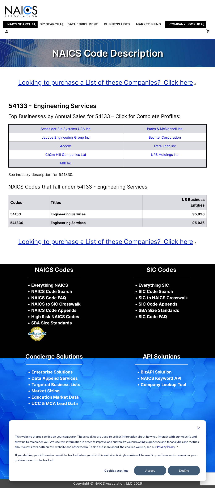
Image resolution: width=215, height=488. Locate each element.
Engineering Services (68, 223)
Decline (184, 470)
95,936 (198, 223)
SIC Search (50, 24)
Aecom (65, 146)
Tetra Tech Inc (164, 146)
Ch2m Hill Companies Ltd (65, 154)
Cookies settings (116, 470)
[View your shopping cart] (208, 31)
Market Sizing (148, 24)
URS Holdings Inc (164, 154)
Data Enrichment (82, 24)
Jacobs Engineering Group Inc (66, 137)
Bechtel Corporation (165, 137)
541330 (16, 223)
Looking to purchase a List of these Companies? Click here (105, 82)
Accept (150, 470)
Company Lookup (185, 24)
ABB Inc (66, 163)
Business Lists (117, 24)
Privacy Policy (166, 447)
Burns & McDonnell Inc (164, 129)
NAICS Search (19, 24)
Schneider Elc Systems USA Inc (65, 129)
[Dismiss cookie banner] (198, 428)
